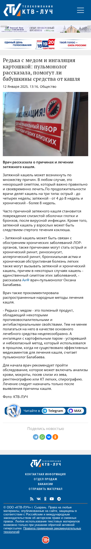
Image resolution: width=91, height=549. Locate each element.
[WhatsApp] (42, 437)
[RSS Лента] (31, 499)
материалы (11, 511)
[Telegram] (35, 437)
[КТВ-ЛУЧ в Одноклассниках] (45, 499)
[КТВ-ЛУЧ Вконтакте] (39, 499)
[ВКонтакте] (49, 437)
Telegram (55, 410)
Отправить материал (46, 489)
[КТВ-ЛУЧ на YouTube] (52, 499)
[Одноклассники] (55, 437)
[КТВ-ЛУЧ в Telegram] (59, 499)
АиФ (25, 280)
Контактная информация (45, 474)
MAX (77, 410)
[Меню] (81, 10)
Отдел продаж (45, 479)
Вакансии (45, 484)
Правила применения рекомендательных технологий (42, 530)
